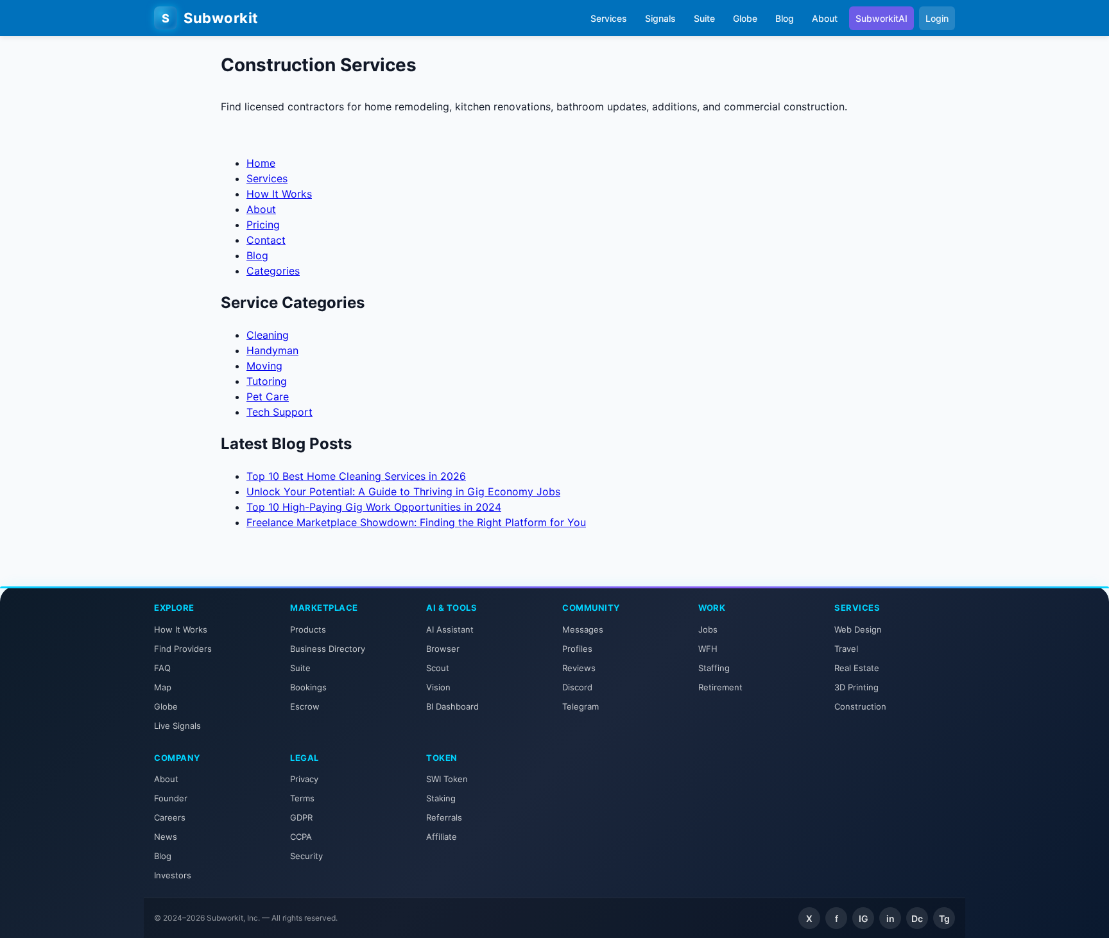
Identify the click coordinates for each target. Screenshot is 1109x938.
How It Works (279, 193)
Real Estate (856, 668)
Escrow (305, 706)
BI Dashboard (452, 706)
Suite (704, 18)
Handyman (272, 350)
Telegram (580, 706)
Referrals (444, 817)
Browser (443, 649)
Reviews (579, 668)
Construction (860, 706)
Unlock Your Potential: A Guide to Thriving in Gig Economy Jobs (403, 491)
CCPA (301, 836)
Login (937, 18)
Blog (784, 18)
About (825, 18)
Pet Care (267, 396)
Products (308, 629)
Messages (582, 629)
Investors (172, 875)
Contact (266, 240)
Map (162, 687)
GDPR (301, 817)
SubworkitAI (881, 18)
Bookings (308, 687)
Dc (917, 918)
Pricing (263, 224)
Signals (660, 18)
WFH (708, 649)
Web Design (858, 629)
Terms (302, 798)
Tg (944, 918)
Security (306, 856)
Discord (577, 687)
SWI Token (447, 779)
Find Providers (183, 649)
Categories (273, 270)
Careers (169, 817)
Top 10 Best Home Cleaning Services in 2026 (356, 476)
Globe (745, 18)
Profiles (577, 649)
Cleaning (267, 334)
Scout (437, 668)
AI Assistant (450, 629)
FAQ (162, 668)
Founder (170, 798)
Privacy (304, 779)
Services (608, 18)
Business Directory (327, 649)
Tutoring (266, 381)
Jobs (708, 629)
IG (863, 918)
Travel (846, 649)
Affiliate (441, 836)
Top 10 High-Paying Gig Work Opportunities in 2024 (373, 506)
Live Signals (177, 726)
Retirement (720, 687)
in (890, 918)
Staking (441, 798)
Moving (264, 365)
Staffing (714, 668)
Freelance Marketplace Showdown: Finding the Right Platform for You (416, 522)
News (165, 836)
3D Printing (856, 687)
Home (260, 163)
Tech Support (279, 411)
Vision (438, 687)
